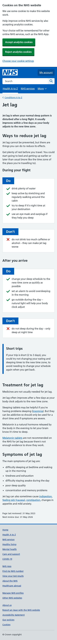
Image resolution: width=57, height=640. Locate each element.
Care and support (11, 554)
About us (7, 605)
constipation (33, 500)
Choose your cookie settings (18, 60)
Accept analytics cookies (19, 42)
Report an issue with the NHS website (21, 610)
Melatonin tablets (12, 437)
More (42, 89)
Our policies (8, 619)
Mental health (9, 549)
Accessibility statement (13, 615)
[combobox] (25, 81)
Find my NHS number (13, 571)
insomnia (38, 411)
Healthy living (9, 544)
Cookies (6, 624)
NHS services (28, 88)
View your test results (13, 576)
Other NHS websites (12, 598)
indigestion (45, 496)
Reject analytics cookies (18, 51)
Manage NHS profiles (13, 593)
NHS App (6, 566)
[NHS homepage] (10, 72)
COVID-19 (7, 559)
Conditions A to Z (13, 97)
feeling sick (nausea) (13, 500)
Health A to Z (9, 534)
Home (5, 529)
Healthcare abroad (11, 585)
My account (46, 72)
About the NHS (9, 581)
